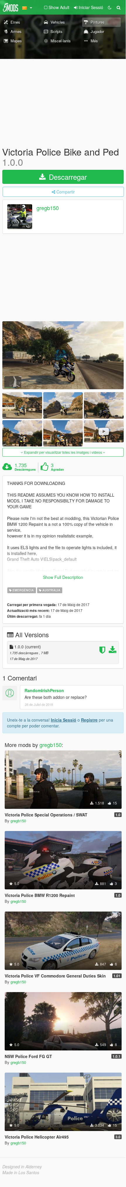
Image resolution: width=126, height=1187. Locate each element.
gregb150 (48, 208)
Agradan (57, 469)
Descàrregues (25, 469)
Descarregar (67, 177)
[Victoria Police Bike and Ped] (63, 355)
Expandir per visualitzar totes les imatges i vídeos (63, 452)
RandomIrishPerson (44, 690)
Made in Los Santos (20, 1172)
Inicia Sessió (63, 720)
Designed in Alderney (22, 1166)
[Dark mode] (110, 7)
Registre (89, 720)
